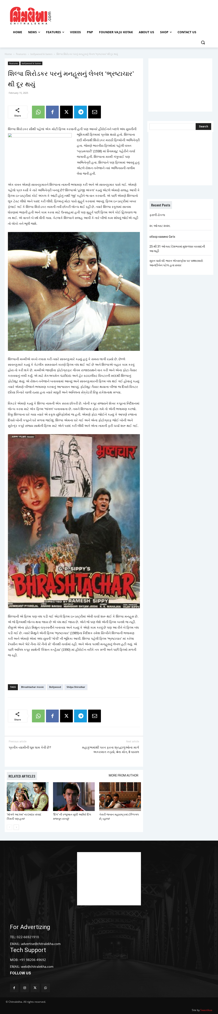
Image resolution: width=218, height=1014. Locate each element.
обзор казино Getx (162, 236)
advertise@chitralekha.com (41, 944)
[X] (66, 112)
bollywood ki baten (41, 54)
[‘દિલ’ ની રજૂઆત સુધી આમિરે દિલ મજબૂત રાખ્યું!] (74, 796)
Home (8, 54)
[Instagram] (24, 988)
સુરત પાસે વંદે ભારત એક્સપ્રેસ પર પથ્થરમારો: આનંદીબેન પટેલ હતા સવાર (176, 263)
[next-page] (16, 827)
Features (21, 54)
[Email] (94, 112)
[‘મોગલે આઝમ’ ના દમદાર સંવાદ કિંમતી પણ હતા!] (28, 796)
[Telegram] (80, 112)
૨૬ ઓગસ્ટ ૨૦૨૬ (159, 226)
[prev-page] (9, 827)
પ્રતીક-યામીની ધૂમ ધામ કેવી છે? (30, 747)
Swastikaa (206, 1010)
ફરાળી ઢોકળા (157, 215)
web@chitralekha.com (37, 966)
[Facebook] (52, 112)
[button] (203, 42)
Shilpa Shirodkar (76, 686)
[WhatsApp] (38, 112)
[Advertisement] (108, 15)
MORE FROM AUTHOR (123, 775)
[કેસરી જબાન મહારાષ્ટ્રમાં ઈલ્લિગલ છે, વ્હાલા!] (120, 796)
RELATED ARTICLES (22, 776)
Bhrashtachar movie (32, 686)
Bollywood (55, 686)
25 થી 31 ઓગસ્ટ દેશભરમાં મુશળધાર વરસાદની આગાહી (177, 249)
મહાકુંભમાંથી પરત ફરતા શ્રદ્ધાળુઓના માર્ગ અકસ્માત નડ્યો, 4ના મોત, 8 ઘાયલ (110, 750)
